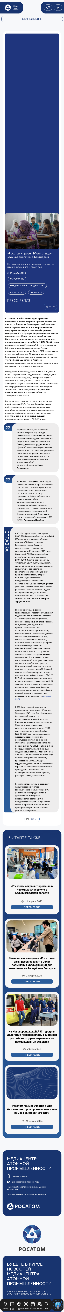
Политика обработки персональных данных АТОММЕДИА (26, 1188)
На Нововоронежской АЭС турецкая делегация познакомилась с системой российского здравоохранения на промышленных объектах (32, 1036)
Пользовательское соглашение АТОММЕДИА (26, 1194)
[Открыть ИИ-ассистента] (58, 1305)
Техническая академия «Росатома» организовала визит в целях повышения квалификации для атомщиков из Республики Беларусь (32, 963)
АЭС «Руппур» (17, 292)
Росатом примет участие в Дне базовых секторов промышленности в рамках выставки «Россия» (32, 1109)
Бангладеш (36, 292)
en (58, 7)
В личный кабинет (32, 18)
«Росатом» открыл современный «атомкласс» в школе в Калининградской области (32, 890)
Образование (17, 279)
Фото (33, 819)
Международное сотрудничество (27, 285)
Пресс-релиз (32, 907)
